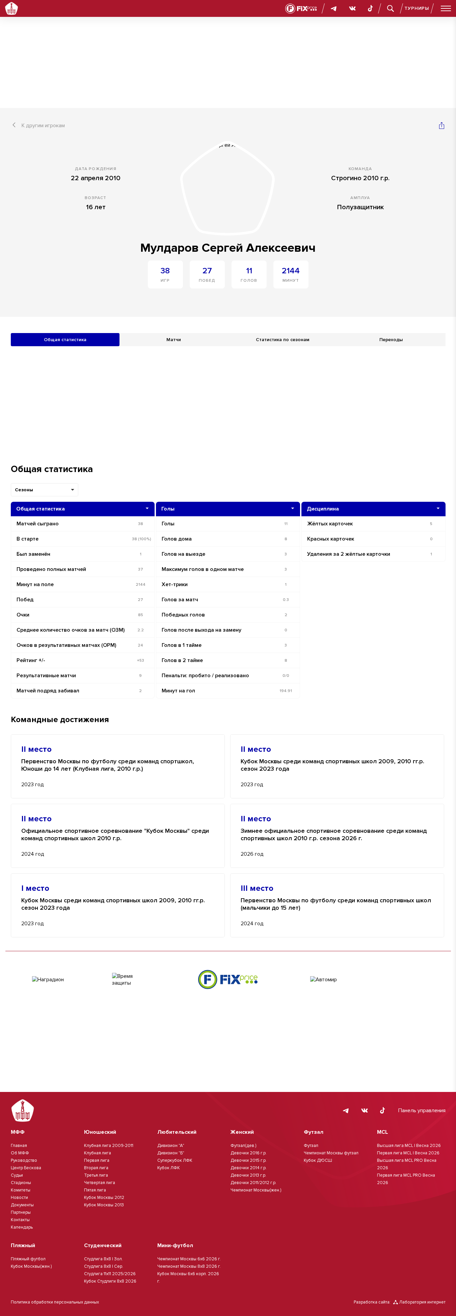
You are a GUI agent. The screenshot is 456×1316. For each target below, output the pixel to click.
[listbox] (44, 489)
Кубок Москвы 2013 (104, 1205)
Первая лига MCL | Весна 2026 (408, 1153)
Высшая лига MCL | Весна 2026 (409, 1145)
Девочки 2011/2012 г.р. (253, 1182)
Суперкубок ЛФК (174, 1160)
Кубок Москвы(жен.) (31, 1266)
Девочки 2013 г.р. (248, 1175)
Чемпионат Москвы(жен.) (256, 1190)
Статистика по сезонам (282, 339)
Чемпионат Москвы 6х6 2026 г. (189, 1259)
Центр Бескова (26, 1168)
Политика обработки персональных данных (55, 1302)
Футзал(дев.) (243, 1145)
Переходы (391, 339)
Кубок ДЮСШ (318, 1160)
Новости (19, 1197)
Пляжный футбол (28, 1259)
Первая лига (96, 1160)
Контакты (20, 1220)
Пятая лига (95, 1190)
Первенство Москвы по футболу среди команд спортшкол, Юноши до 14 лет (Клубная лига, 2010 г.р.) (107, 765)
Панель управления (422, 1110)
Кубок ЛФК (168, 1168)
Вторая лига (96, 1168)
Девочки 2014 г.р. (249, 1168)
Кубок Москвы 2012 (104, 1197)
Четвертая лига (99, 1182)
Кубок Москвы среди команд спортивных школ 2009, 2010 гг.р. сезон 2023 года (332, 765)
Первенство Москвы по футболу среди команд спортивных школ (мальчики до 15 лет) (336, 904)
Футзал (311, 1145)
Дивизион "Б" (170, 1153)
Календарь (22, 1227)
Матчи (173, 339)
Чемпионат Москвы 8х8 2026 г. (189, 1266)
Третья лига (96, 1175)
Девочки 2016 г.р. (249, 1153)
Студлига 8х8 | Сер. (103, 1266)
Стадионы (21, 1182)
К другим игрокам (43, 125)
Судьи (17, 1175)
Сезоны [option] (24, 490)
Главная (19, 1145)
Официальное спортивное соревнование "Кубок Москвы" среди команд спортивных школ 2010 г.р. (115, 834)
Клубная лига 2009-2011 (108, 1145)
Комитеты (20, 1190)
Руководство (24, 1160)
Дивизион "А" (170, 1145)
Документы (22, 1205)
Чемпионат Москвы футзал (331, 1153)
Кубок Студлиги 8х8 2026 (110, 1281)
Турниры (416, 8)
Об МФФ (20, 1153)
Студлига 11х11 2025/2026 (110, 1274)
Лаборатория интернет (422, 1302)
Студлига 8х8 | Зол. (103, 1259)
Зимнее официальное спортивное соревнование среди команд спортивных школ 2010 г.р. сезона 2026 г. (334, 834)
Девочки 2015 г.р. (249, 1160)
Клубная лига (97, 1153)
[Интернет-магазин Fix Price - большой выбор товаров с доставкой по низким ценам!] (227, 979)
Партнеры (21, 1212)
